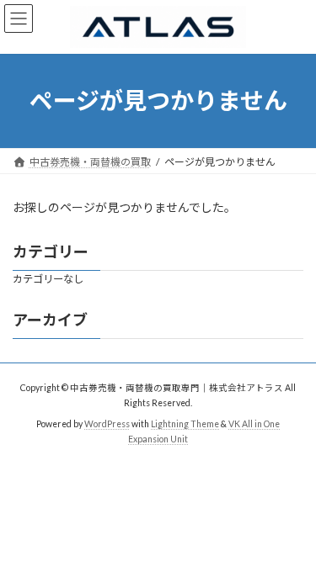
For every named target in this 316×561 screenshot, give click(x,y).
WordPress (107, 424)
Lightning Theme (185, 424)
